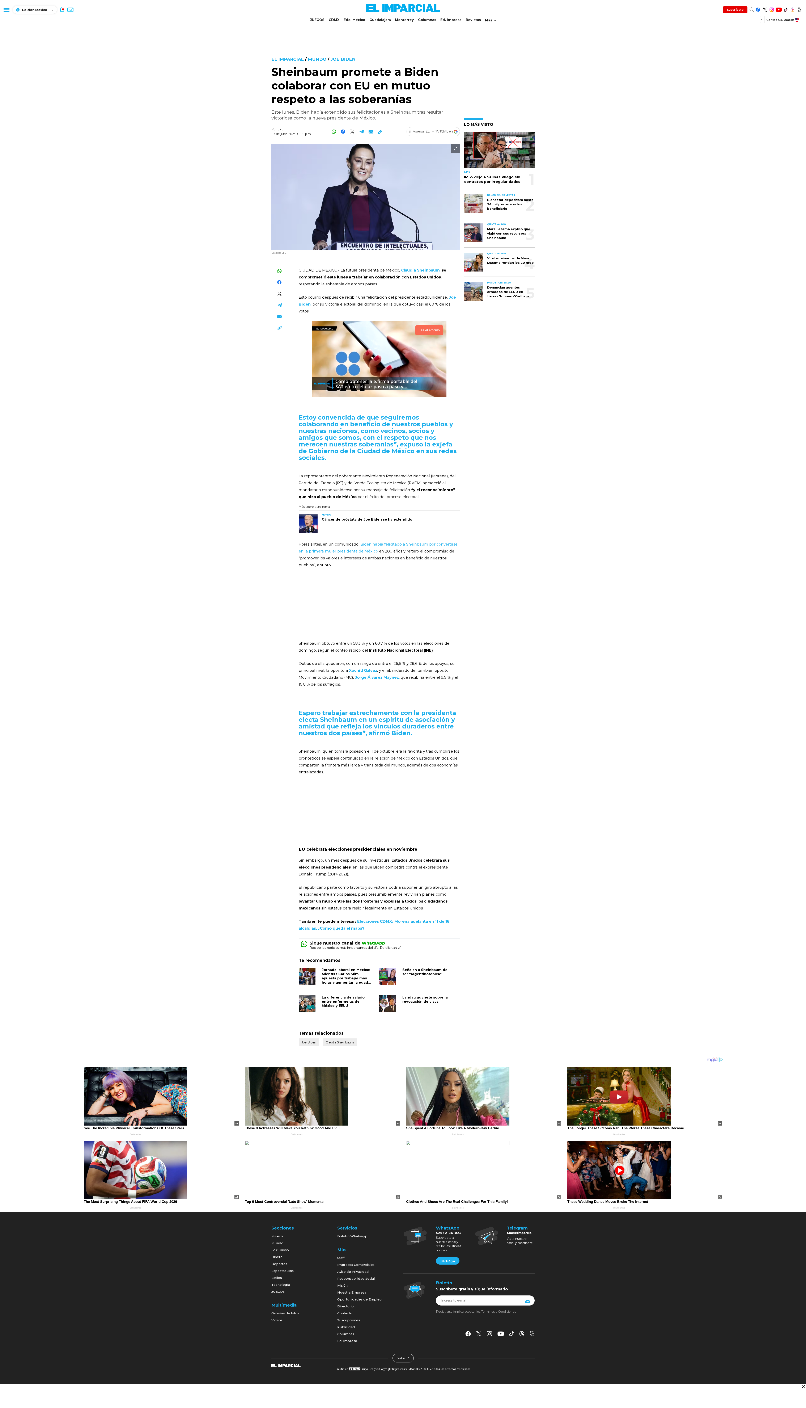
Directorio (345, 1306)
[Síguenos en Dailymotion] (799, 9)
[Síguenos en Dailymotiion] (532, 1333)
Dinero (277, 1257)
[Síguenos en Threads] (792, 9)
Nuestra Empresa (351, 1292)
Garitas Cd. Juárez (780, 19)
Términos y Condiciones (498, 1312)
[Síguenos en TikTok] (785, 9)
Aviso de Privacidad (353, 1272)
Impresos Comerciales (355, 1265)
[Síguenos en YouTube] (778, 9)
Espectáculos (282, 1271)
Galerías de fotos (285, 1313)
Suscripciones (348, 1320)
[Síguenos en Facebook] (757, 9)
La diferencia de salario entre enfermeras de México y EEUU (343, 1001)
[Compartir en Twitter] (352, 131)
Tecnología (280, 1285)
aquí (396, 948)
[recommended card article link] (308, 523)
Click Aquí (448, 1261)
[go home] (286, 1365)
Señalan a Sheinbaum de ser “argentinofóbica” (424, 972)
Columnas (427, 20)
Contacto (344, 1313)
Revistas (473, 20)
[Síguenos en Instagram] (771, 9)
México (277, 1236)
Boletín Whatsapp (352, 1236)
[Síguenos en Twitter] (764, 9)
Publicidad (346, 1327)
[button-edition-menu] (763, 19)
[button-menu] (6, 9)
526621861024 (449, 1233)
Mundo (317, 59)
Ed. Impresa (451, 20)
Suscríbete (735, 10)
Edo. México (354, 20)
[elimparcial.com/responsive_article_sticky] (803, 1386)
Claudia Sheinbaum (340, 1042)
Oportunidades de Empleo (359, 1299)
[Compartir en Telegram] (362, 131)
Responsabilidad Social (356, 1279)
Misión (342, 1285)
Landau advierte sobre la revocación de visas (425, 999)
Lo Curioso (280, 1250)
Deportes (279, 1264)
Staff (340, 1258)
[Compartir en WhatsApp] (334, 131)
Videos (277, 1320)
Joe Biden (343, 59)
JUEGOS (317, 20)
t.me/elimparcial (519, 1233)
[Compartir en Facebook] (343, 131)
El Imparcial (287, 59)
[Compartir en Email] (371, 131)
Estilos (276, 1278)
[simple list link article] (499, 151)
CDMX (334, 20)
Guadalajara (380, 20)
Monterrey (404, 20)
